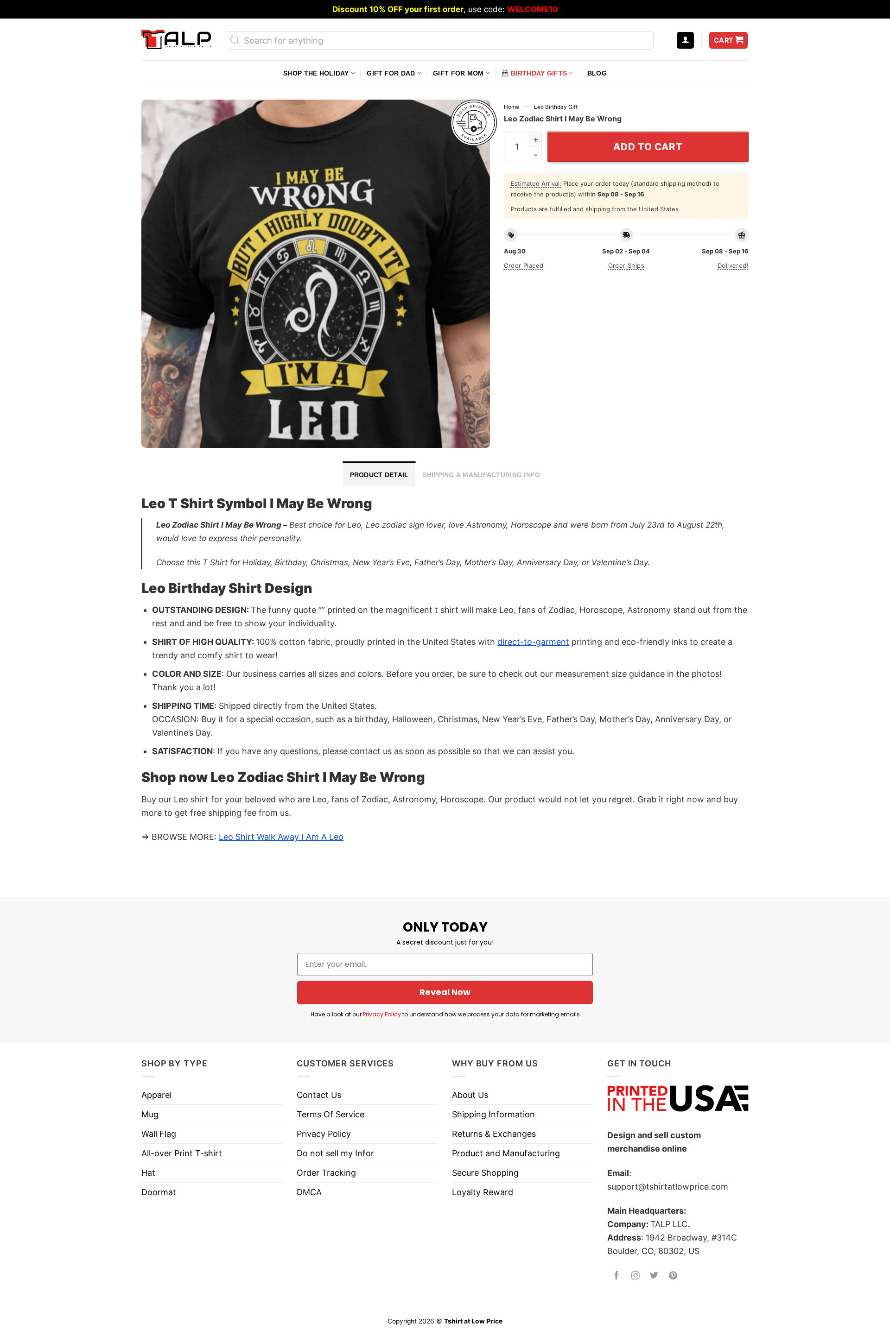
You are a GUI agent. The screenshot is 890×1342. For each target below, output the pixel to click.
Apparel (156, 1095)
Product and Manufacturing (506, 1153)
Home (511, 107)
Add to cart (647, 146)
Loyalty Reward (482, 1192)
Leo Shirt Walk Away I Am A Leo (281, 837)
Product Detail (379, 475)
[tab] (379, 473)
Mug (150, 1114)
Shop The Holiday (316, 73)
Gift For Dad (391, 73)
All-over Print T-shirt (181, 1153)
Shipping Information (493, 1114)
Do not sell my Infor (335, 1153)
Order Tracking (326, 1173)
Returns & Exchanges (494, 1134)
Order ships (626, 265)
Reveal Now (445, 992)
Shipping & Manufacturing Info (481, 475)
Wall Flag (158, 1134)
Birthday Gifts (539, 73)
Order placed (524, 265)
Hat (148, 1173)
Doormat (158, 1192)
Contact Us (319, 1095)
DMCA (309, 1192)
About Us (470, 1095)
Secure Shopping (485, 1173)
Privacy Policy (382, 1014)
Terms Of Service (330, 1114)
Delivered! (733, 265)
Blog (597, 73)
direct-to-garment (533, 642)
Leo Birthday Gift (556, 107)
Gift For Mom (458, 73)
